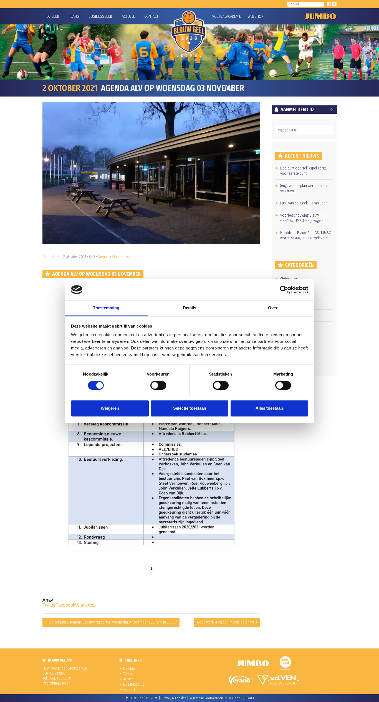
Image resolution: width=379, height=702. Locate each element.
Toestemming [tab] (106, 308)
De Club (53, 16)
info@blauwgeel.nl (56, 683)
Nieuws (103, 256)
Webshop (255, 16)
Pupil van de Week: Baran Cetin (303, 203)
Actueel (128, 16)
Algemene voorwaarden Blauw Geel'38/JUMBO (222, 698)
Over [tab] (272, 308)
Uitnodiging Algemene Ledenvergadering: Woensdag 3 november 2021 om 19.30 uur (113, 622)
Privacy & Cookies (174, 698)
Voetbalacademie (219, 16)
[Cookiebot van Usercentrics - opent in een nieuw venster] (284, 289)
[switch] (158, 385)
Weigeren (110, 408)
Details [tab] (189, 308)
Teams (74, 16)
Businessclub (100, 16)
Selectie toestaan (189, 408)
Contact (151, 16)
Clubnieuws (121, 256)
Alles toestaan (269, 408)
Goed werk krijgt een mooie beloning (225, 622)
